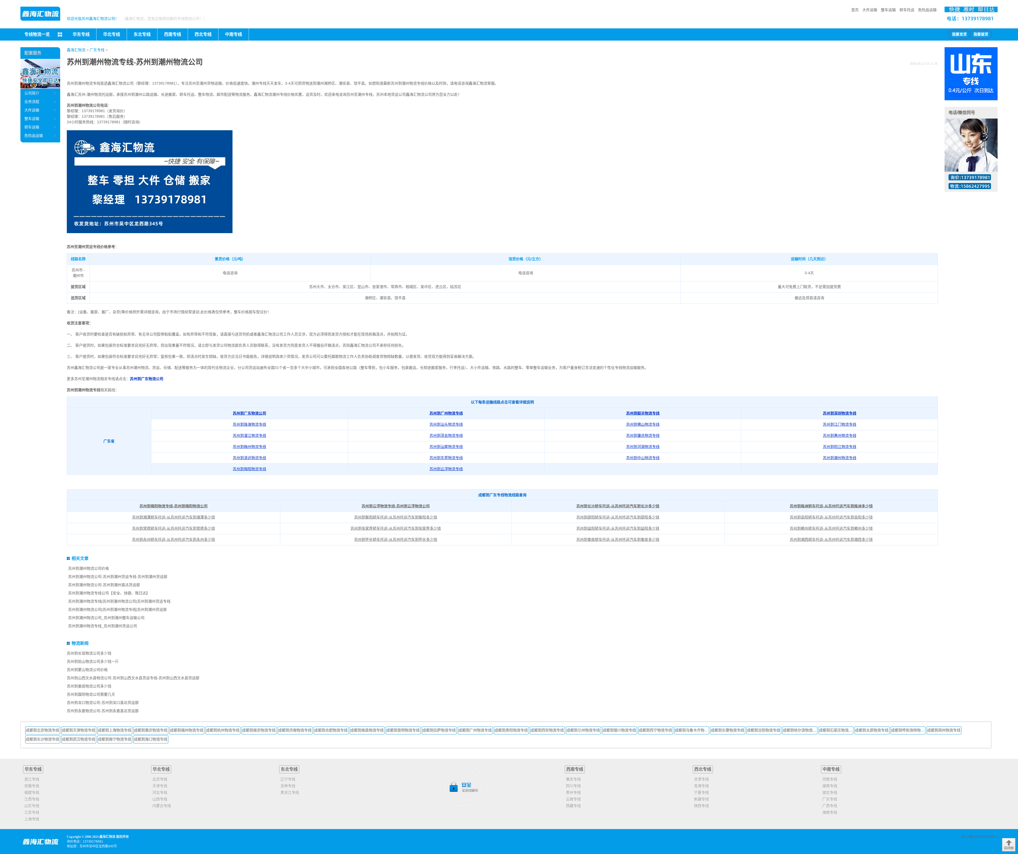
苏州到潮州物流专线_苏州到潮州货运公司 (102, 626)
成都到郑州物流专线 (943, 730)
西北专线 (702, 769)
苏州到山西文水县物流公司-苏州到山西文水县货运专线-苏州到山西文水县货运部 (133, 678)
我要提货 (980, 34)
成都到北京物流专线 (42, 730)
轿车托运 (906, 10)
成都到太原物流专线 (871, 730)
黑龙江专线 (289, 792)
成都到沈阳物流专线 (763, 730)
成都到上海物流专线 (114, 730)
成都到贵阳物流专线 (511, 730)
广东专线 (97, 50)
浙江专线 (31, 779)
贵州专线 (573, 792)
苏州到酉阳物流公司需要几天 (91, 694)
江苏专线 (31, 812)
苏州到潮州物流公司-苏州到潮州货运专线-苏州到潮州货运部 (117, 576)
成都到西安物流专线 (547, 730)
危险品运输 (927, 10)
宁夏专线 (701, 792)
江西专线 (31, 799)
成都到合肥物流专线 (331, 730)
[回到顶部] (1008, 844)
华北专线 (161, 769)
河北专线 (159, 792)
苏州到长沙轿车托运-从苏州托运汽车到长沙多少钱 (617, 506)
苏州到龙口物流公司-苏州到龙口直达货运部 (103, 702)
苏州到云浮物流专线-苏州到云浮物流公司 (396, 506)
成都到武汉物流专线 (78, 739)
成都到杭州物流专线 (222, 730)
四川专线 (573, 786)
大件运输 (869, 10)
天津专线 (159, 786)
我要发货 (959, 34)
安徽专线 (31, 786)
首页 (855, 10)
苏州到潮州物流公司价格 (88, 568)
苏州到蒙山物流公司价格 (87, 670)
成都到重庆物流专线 (150, 730)
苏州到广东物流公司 (146, 379)
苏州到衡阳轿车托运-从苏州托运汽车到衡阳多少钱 (395, 517)
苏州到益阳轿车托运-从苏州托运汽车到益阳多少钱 (617, 528)
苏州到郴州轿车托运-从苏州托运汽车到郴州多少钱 (831, 528)
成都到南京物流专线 (258, 730)
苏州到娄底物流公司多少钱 (89, 686)
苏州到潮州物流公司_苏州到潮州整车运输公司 (106, 618)
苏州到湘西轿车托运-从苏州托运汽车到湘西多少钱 (831, 539)
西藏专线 (573, 806)
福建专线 (31, 792)
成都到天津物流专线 (78, 730)
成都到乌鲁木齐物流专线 (692, 730)
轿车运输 (31, 127)
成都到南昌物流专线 (367, 730)
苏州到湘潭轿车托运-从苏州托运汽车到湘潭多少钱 (173, 517)
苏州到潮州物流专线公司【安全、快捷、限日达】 (109, 593)
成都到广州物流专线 (475, 730)
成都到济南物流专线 (294, 730)
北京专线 (159, 779)
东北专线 (289, 769)
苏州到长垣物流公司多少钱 (89, 653)
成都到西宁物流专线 (655, 730)
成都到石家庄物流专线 (836, 730)
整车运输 (888, 10)
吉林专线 (287, 786)
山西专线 (159, 799)
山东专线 (31, 806)
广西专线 (829, 806)
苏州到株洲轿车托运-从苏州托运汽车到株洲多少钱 (831, 506)
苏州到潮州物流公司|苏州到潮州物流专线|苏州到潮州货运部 (117, 609)
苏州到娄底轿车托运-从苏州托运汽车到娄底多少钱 (617, 539)
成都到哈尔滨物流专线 (800, 730)
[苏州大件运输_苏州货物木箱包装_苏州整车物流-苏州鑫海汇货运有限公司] (40, 14)
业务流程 (31, 101)
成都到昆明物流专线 (403, 730)
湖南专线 (829, 786)
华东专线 (33, 769)
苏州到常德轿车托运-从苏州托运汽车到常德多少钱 (173, 528)
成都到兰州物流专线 (583, 730)
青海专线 (701, 786)
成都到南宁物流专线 (114, 739)
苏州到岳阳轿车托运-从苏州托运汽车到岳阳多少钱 (831, 517)
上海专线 (31, 819)
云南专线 (573, 799)
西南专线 (574, 769)
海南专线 (829, 812)
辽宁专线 (287, 779)
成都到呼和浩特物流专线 (908, 730)
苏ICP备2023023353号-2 (979, 837)
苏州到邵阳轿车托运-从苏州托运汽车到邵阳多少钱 (617, 517)
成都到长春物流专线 (727, 730)
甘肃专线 (701, 779)
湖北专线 (829, 792)
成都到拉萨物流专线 (439, 730)
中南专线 (831, 769)
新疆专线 (701, 799)
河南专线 (829, 779)
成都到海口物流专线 (150, 739)
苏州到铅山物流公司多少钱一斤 (93, 661)
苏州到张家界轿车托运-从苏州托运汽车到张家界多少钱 (395, 528)
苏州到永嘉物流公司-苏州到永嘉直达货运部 (103, 711)
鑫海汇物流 (76, 50)
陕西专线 (701, 806)
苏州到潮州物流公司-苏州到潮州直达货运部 (104, 585)
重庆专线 (573, 779)
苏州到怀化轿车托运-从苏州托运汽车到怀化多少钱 (395, 539)
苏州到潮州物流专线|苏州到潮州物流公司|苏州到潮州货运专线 (119, 601)
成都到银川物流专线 (619, 730)
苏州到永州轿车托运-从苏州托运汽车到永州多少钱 (173, 539)
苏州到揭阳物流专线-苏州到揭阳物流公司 (173, 506)
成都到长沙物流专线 (42, 739)
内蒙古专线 (161, 806)
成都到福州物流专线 (186, 730)
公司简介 (31, 93)
